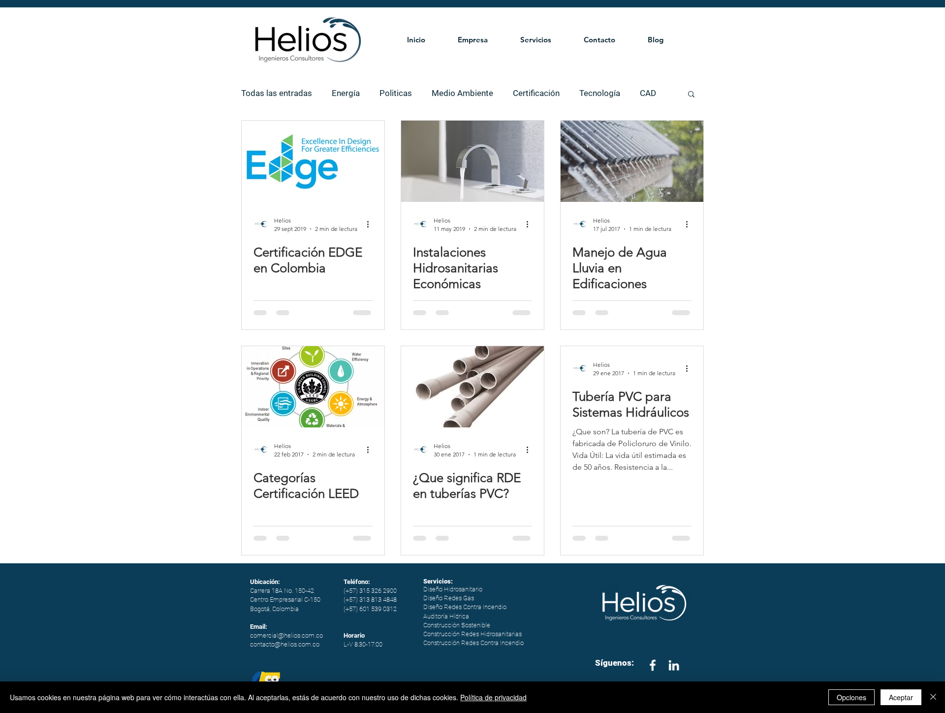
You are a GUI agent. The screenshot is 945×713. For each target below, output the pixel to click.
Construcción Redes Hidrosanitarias (472, 634)
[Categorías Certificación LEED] (313, 386)
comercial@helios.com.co (286, 635)
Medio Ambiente (462, 93)
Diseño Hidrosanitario (452, 589)
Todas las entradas (276, 93)
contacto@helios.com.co (284, 644)
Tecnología (599, 93)
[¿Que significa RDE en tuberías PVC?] (472, 386)
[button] (481, 39)
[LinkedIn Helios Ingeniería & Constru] (673, 665)
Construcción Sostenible (456, 625)
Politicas (395, 93)
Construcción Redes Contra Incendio (473, 643)
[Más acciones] (371, 224)
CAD (648, 93)
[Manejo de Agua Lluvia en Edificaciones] (632, 161)
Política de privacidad (493, 697)
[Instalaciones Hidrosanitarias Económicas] (472, 161)
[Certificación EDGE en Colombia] (313, 161)
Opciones (851, 697)
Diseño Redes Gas (448, 598)
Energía (346, 93)
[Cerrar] (933, 697)
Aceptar (901, 697)
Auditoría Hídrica (446, 616)
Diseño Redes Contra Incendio (464, 607)
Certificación (536, 93)
